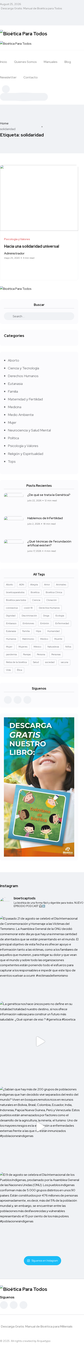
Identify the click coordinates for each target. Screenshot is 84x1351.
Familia (13, 391)
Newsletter (8, 77)
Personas (56, 654)
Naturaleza (53, 646)
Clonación (51, 600)
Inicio (3, 62)
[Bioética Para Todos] (23, 33)
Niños (68, 646)
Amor (47, 584)
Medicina (14, 407)
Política (13, 438)
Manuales (50, 62)
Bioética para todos (16, 600)
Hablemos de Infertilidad (45, 518)
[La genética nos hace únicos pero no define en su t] (40, 1041)
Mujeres (23, 646)
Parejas (27, 654)
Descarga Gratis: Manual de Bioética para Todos (31, 8)
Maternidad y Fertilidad (25, 399)
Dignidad (10, 615)
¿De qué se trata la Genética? (48, 495)
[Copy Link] (20, 268)
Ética (19, 670)
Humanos (11, 638)
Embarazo (11, 623)
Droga (46, 615)
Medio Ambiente (21, 414)
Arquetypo (43, 1341)
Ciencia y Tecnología (23, 368)
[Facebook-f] (4, 1305)
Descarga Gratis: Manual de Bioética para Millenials (36, 1326)
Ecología (59, 615)
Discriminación (29, 615)
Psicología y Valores (23, 445)
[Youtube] (23, 1305)
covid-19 (28, 607)
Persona (41, 654)
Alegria (34, 584)
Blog (67, 62)
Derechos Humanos (23, 376)
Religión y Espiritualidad (25, 453)
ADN (21, 584)
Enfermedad (62, 623)
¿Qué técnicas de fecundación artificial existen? (49, 543)
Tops (12, 461)
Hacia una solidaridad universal (31, 246)
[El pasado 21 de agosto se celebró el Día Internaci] (40, 956)
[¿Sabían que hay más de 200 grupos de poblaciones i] (40, 1127)
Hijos (38, 631)
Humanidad (53, 631)
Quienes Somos (25, 62)
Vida (8, 670)
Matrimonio (28, 638)
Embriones (28, 623)
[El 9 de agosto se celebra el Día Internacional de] (40, 1212)
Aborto (13, 360)
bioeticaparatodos (15, 592)
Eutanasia (15, 383)
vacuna (64, 662)
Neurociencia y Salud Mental (29, 430)
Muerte (58, 638)
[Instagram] (14, 1305)
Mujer (12, 422)
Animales (61, 584)
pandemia (11, 654)
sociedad (50, 662)
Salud (36, 662)
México (37, 646)
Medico (44, 638)
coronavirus (12, 607)
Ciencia (36, 600)
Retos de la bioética (16, 662)
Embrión (44, 623)
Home (4, 123)
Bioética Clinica (54, 592)
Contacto (30, 77)
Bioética (35, 592)
